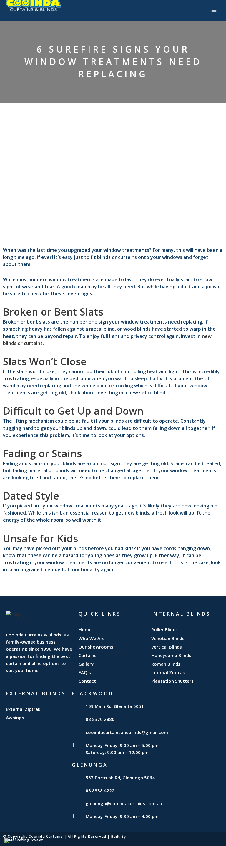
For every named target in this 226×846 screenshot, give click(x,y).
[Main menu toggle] (214, 10)
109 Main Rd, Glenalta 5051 (115, 706)
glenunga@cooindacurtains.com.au (124, 803)
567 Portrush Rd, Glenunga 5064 (120, 777)
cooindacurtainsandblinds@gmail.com (127, 732)
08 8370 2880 (100, 719)
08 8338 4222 (100, 790)
